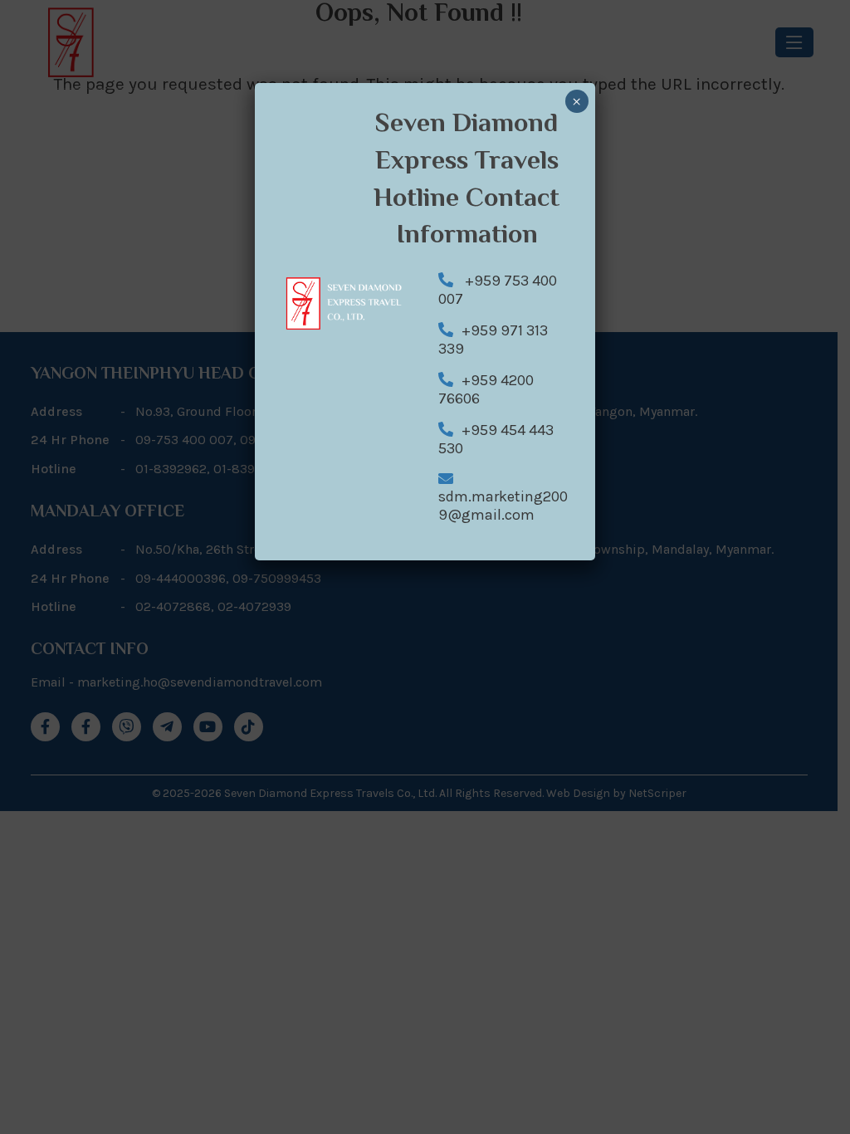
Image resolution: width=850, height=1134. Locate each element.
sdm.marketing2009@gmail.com (503, 505)
